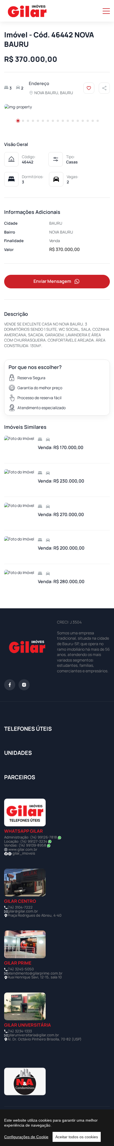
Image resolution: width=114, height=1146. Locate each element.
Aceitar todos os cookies (76, 1137)
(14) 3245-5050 (20, 969)
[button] (18, 121)
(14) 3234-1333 (19, 1031)
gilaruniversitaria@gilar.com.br (33, 1035)
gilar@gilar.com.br (22, 911)
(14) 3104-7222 (20, 907)
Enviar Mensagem (52, 281)
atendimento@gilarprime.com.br (35, 973)
